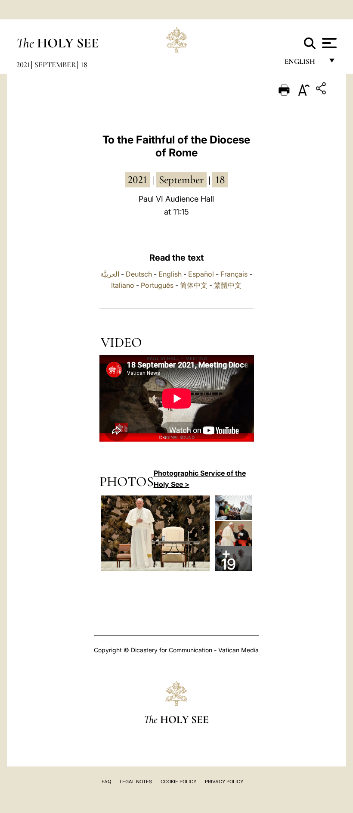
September (55, 64)
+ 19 (228, 558)
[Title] (322, 89)
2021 (23, 64)
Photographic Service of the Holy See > (200, 479)
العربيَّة (109, 274)
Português (157, 285)
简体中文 (193, 285)
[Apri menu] (328, 43)
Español (201, 274)
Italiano (122, 285)
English (304, 63)
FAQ (106, 782)
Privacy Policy (224, 782)
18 (84, 64)
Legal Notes (136, 782)
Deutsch (139, 274)
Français (234, 274)
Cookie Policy (178, 782)
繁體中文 (228, 285)
